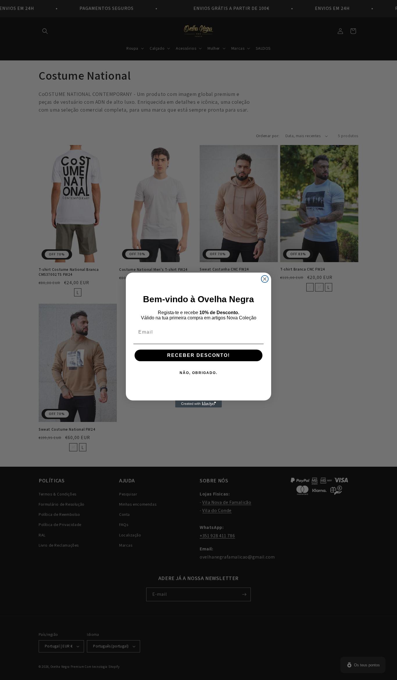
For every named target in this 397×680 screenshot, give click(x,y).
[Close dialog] (264, 278)
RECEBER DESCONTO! (198, 355)
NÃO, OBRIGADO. (198, 373)
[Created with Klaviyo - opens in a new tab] (198, 403)
